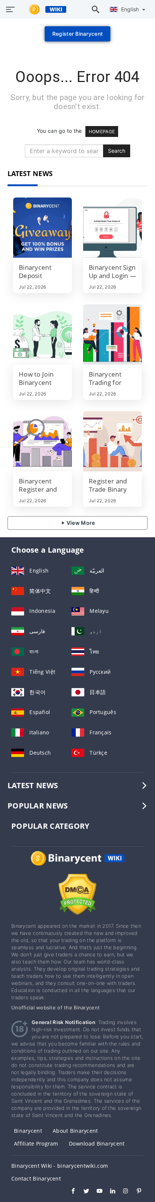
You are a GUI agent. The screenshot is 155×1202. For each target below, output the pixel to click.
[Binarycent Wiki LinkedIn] (108, 1192)
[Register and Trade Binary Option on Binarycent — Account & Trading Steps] (112, 441)
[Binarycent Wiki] (77, 865)
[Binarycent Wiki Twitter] (82, 1192)
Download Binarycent (97, 1143)
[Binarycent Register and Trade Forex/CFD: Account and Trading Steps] (42, 441)
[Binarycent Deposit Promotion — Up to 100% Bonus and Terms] (42, 228)
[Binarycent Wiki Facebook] (69, 1192)
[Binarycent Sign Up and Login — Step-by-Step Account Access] (112, 228)
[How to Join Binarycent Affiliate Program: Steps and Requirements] (42, 334)
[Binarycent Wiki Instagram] (122, 1192)
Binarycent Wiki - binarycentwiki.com (59, 1165)
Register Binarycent (77, 33)
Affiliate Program (36, 1143)
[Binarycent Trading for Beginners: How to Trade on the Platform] (112, 334)
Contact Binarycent (36, 1178)
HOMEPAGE (102, 131)
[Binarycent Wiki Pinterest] (135, 1192)
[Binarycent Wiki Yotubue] (95, 1192)
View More (80, 523)
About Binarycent (75, 1130)
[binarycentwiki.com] (43, 9)
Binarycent (28, 1130)
